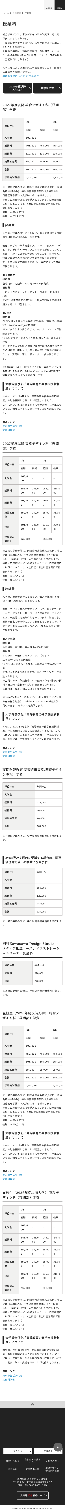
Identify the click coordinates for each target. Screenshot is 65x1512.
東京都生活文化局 (12, 426)
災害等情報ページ (32, 1495)
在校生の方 (47, 88)
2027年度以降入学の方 (17, 88)
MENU (59, 8)
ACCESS (49, 8)
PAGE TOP (32, 1404)
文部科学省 (9, 430)
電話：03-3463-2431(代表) (32, 1485)
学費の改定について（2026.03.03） (22, 76)
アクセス (18, 1451)
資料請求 (48, 1451)
